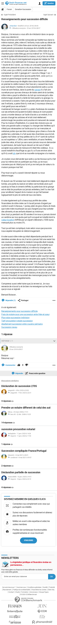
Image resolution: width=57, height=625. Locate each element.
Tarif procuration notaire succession (17, 321)
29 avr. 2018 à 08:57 (33, 28)
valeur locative (7, 220)
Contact (11, 592)
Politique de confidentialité (21, 590)
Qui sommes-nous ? (8, 587)
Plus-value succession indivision (15, 317)
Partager (24, 300)
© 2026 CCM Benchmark (28, 594)
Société (45, 587)
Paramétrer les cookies (39, 590)
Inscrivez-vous (21, 587)
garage (37, 89)
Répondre (19, 373)
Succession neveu (9, 327)
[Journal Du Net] (42, 606)
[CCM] (42, 611)
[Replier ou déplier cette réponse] (54, 341)
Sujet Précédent (10, 15)
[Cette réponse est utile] (19, 365)
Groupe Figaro (44, 592)
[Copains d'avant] (14, 616)
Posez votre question (36, 373)
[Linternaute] (14, 611)
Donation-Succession (23, 9)
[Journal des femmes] (14, 606)
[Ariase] (14, 622)
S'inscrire (28, 540)
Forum (9, 9)
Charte (17, 592)
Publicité (52, 587)
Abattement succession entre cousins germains (22, 324)
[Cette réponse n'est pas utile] (26, 365)
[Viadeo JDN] (42, 616)
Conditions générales (34, 587)
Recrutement (7, 590)
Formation (24, 592)
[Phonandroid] (42, 622)
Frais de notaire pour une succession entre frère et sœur (25, 314)
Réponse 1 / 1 (7, 341)
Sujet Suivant (48, 15)
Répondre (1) (10, 300)
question (50, 3)
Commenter (10, 365)
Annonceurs (34, 592)
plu (14, 153)
